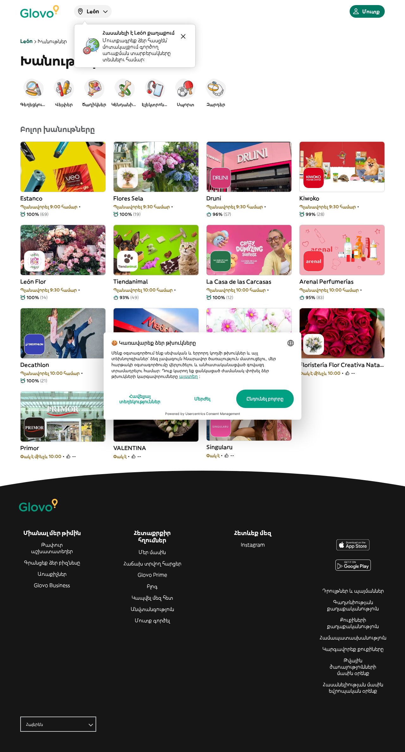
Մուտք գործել (152, 620)
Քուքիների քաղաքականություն (353, 623)
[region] (202, 92)
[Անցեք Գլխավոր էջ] (39, 11)
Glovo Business (52, 585)
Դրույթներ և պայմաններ (353, 590)
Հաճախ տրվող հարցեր (152, 563)
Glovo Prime (152, 575)
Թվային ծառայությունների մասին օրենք (353, 666)
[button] (33, 92)
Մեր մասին (152, 552)
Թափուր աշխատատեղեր (52, 548)
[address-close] (183, 36)
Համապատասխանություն (353, 637)
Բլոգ (152, 586)
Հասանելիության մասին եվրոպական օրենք (353, 687)
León (26, 41)
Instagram (253, 545)
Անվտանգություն (152, 609)
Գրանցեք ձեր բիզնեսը (52, 562)
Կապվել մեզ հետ (152, 597)
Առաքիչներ (52, 574)
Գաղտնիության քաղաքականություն (353, 605)
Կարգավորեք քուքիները (352, 649)
